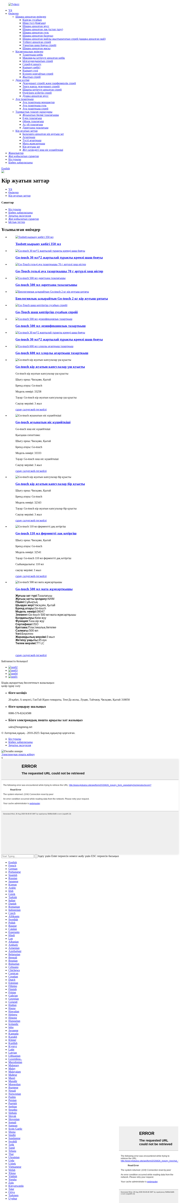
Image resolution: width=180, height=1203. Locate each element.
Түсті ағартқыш (31, 140)
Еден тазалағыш (32, 118)
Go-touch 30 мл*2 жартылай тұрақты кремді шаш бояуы (59, 257)
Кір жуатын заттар (26, 130)
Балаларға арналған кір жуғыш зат (43, 133)
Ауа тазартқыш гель (34, 105)
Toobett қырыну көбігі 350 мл (38, 244)
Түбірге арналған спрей (36, 42)
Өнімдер (13, 13)
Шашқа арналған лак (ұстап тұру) (42, 29)
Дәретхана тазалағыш (35, 127)
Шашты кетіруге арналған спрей (42, 89)
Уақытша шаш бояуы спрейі (39, 45)
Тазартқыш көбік (32, 54)
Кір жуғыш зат (31, 146)
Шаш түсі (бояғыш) (34, 22)
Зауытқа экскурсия (19, 215)
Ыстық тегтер (16, 222)
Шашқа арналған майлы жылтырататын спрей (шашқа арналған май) (64, 38)
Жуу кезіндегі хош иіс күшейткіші (42, 149)
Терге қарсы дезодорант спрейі (41, 86)
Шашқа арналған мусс (35, 26)
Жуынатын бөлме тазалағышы (40, 114)
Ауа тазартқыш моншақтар (38, 102)
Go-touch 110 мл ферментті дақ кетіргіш (45, 533)
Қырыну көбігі (31, 67)
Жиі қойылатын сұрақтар (23, 156)
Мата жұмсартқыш (33, 143)
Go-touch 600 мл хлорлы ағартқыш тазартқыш (51, 353)
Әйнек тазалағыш (33, 121)
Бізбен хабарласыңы (20, 162)
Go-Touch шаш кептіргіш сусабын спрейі (46, 312)
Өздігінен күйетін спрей (37, 92)
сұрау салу (21, 409)
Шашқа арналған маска (36, 48)
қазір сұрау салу (10, 685)
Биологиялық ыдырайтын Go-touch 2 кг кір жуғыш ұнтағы (61, 298)
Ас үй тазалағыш (32, 124)
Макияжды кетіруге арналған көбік (43, 57)
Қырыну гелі (30, 70)
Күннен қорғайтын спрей (37, 73)
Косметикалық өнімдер (29, 51)
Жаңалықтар (16, 152)
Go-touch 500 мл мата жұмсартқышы (44, 589)
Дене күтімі (22, 80)
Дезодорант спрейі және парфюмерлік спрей (49, 83)
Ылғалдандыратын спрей (37, 61)
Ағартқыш (28, 137)
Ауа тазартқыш (24, 99)
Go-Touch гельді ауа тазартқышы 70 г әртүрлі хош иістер (59, 271)
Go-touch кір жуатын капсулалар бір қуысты (50, 484)
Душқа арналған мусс (35, 95)
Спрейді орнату (31, 64)
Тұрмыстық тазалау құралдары (33, 111)
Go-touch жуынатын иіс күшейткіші (42, 422)
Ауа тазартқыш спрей (35, 108)
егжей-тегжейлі (37, 409)
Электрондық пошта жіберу (18, 754)
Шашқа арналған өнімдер (30, 16)
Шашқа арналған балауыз (37, 35)
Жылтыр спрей (31, 76)
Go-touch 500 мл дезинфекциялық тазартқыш (50, 326)
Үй (10, 10)
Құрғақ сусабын (32, 19)
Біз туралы (14, 159)
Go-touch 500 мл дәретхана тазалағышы (46, 285)
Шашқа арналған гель (35, 32)
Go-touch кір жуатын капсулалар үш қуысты (50, 367)
